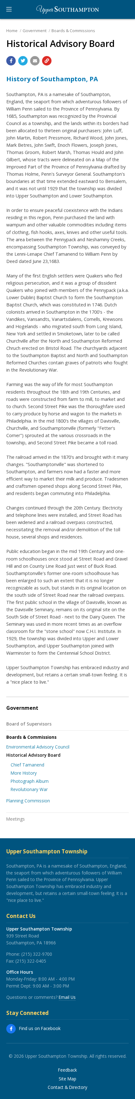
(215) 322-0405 (30, 961)
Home (12, 30)
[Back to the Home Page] (67, 9)
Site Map (67, 1079)
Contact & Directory (67, 1087)
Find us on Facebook (40, 1028)
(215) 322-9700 (36, 954)
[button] (9, 9)
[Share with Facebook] (11, 60)
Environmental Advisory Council (37, 747)
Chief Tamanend (27, 765)
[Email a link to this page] (35, 60)
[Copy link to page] (46, 60)
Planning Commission (28, 801)
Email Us (67, 997)
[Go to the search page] (125, 9)
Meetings (15, 819)
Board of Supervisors (28, 724)
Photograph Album (30, 781)
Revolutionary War (29, 789)
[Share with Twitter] (23, 60)
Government (34, 30)
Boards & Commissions (73, 30)
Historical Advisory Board (33, 755)
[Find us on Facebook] (11, 1029)
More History (24, 773)
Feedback (67, 1070)
